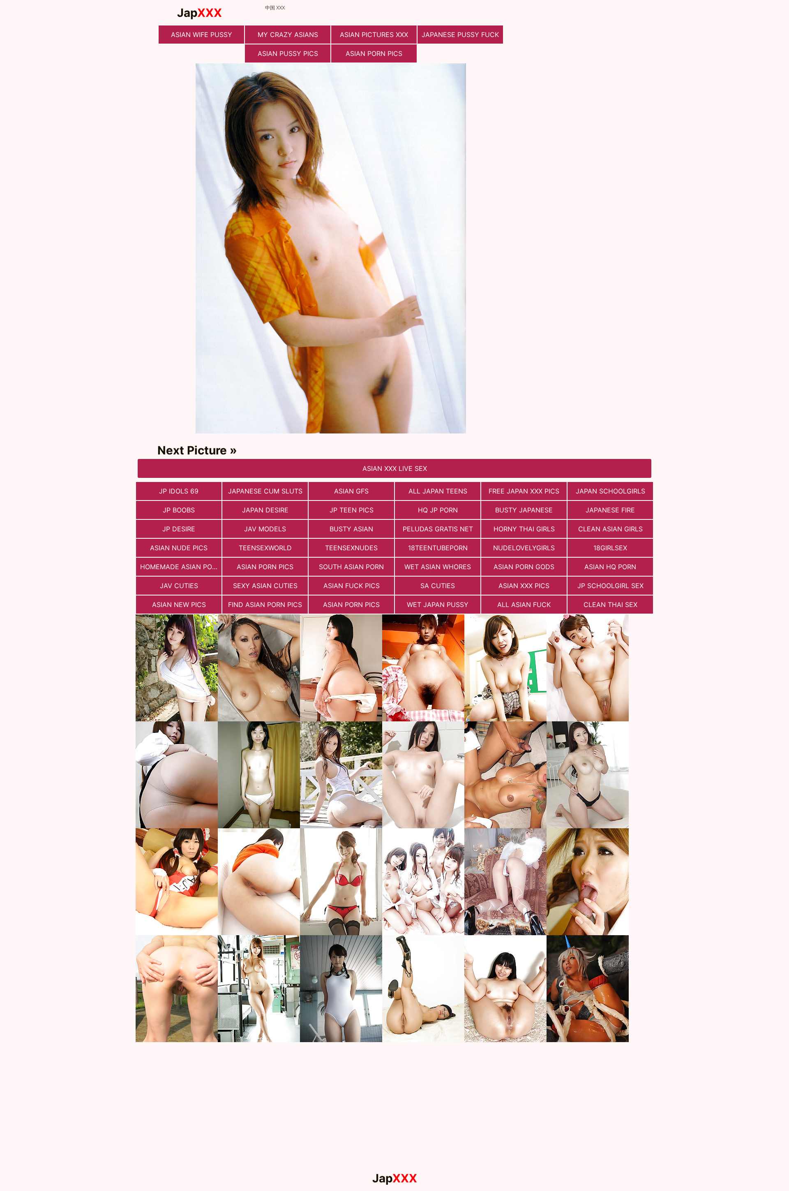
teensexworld (265, 548)
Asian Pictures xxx (374, 34)
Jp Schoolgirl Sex (610, 586)
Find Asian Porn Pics (265, 604)
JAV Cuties (179, 586)
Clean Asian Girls (610, 529)
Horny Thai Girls (524, 529)
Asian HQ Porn (610, 567)
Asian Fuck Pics (351, 586)
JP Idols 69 (178, 491)
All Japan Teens (437, 491)
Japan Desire (265, 510)
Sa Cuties (437, 586)
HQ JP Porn (438, 510)
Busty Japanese (524, 510)
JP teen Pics (352, 510)
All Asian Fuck (524, 604)
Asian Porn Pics (374, 53)
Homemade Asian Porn (180, 567)
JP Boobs (179, 510)
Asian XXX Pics (523, 586)
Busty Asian (351, 529)
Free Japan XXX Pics (524, 491)
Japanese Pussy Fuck (460, 34)
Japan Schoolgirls (610, 491)
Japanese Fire (610, 510)
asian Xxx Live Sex (394, 468)
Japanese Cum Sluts (265, 491)
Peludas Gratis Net (438, 529)
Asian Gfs (351, 491)
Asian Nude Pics (179, 548)
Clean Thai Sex (610, 604)
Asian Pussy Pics (288, 53)
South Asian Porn (351, 567)
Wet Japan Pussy (437, 604)
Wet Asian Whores (437, 567)
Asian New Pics (179, 604)
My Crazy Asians (288, 34)
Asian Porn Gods (524, 567)
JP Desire (178, 529)
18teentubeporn (438, 548)
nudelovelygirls (524, 548)
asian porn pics (351, 604)
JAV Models (265, 529)
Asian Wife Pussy (201, 34)
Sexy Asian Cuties (265, 586)
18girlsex (610, 548)
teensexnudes (351, 548)
